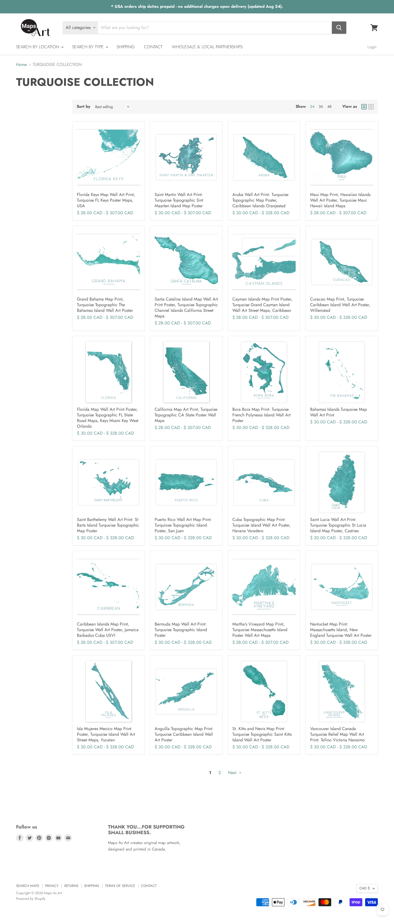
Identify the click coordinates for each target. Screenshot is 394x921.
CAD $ (364, 888)
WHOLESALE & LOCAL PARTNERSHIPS (207, 47)
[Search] (339, 27)
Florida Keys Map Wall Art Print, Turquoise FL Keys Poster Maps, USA (106, 200)
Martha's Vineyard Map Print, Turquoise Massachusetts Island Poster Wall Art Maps (259, 629)
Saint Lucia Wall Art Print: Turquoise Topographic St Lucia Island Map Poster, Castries (338, 525)
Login (372, 47)
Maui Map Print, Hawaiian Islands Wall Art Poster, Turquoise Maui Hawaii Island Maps (340, 200)
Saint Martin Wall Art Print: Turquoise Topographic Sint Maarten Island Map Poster (179, 200)
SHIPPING (126, 47)
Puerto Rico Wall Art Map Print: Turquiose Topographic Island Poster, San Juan (183, 525)
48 (329, 106)
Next (233, 773)
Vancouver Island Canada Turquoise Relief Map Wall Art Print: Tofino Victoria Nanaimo (337, 734)
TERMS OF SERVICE (120, 885)
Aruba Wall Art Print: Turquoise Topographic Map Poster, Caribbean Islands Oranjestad (260, 200)
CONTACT (153, 47)
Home (21, 64)
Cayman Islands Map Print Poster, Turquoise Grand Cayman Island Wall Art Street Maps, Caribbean (262, 304)
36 (321, 106)
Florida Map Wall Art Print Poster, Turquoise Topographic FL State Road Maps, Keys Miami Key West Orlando (107, 417)
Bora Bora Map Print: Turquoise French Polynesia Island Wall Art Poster (261, 415)
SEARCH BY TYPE (88, 47)
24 (312, 106)
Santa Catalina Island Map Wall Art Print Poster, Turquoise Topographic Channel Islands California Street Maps (186, 307)
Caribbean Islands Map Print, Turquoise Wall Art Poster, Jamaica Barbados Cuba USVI (108, 629)
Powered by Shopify (31, 898)
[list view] (371, 106)
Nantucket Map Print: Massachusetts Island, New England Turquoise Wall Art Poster (340, 629)
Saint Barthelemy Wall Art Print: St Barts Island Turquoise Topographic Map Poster (108, 525)
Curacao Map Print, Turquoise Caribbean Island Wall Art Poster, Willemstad (340, 304)
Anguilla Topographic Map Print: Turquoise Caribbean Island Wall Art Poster (184, 734)
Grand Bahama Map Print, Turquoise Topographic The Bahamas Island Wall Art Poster (105, 304)
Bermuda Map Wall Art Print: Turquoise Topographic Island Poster (181, 629)
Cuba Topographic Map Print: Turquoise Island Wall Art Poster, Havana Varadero (261, 525)
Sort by (83, 106)
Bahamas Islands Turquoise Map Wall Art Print (338, 412)
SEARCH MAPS (27, 885)
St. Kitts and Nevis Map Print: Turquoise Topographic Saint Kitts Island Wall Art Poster (262, 734)
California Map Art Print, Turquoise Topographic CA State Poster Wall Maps (186, 415)
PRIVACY (51, 885)
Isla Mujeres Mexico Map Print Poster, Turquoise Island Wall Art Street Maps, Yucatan (106, 734)
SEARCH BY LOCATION (38, 47)
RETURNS (71, 885)
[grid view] (364, 106)
